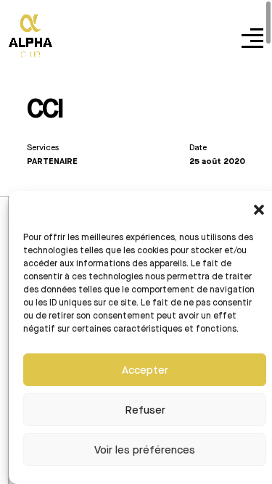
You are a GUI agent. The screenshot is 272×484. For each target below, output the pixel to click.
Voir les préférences (144, 450)
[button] (259, 209)
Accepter (145, 370)
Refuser (145, 410)
